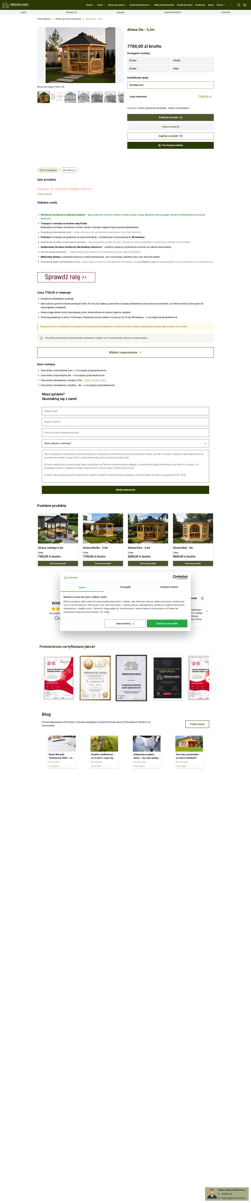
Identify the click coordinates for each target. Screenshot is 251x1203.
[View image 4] (83, 97)
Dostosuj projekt (58, 563)
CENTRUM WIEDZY (173, 12)
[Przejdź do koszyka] (244, 5)
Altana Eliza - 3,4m (139, 547)
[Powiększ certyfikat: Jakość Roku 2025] (59, 678)
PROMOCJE (71, 12)
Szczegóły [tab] (125, 587)
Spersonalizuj (123, 623)
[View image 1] (43, 97)
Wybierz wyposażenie (123, 352)
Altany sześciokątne (178, 108)
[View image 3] (70, 97)
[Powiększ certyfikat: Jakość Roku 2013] (204, 678)
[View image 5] (97, 97)
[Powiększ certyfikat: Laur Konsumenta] (95, 678)
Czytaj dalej (53, 766)
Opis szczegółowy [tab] (48, 170)
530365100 (226, 1194)
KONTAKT (226, 12)
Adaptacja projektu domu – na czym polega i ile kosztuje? (146, 758)
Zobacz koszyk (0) (170, 127)
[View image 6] (110, 97)
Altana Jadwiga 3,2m (50, 547)
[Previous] (42, 55)
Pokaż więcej (197, 724)
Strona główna (44, 19)
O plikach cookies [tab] (169, 587)
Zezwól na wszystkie (167, 623)
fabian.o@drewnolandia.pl (233, 1198)
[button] (207, 611)
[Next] (118, 55)
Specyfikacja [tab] (69, 170)
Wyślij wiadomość (125, 489)
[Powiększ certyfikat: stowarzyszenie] (131, 678)
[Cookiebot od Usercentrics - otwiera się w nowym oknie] (175, 577)
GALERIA (120, 12)
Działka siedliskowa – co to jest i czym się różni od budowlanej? (103, 758)
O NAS (23, 12)
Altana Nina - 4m (183, 547)
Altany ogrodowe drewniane (68, 19)
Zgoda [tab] (82, 587)
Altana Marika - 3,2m (95, 547)
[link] (58, 540)
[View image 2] (57, 97)
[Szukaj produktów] (239, 5)
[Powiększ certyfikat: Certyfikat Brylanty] (167, 678)
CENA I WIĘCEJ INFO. (95, 380)
